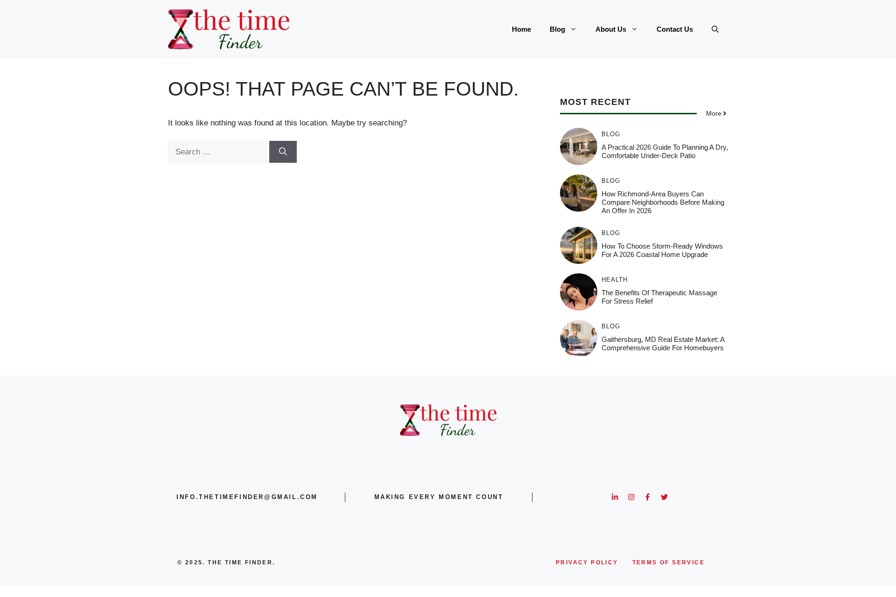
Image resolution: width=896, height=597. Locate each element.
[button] (715, 29)
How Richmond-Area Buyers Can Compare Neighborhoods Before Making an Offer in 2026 (663, 202)
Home (521, 29)
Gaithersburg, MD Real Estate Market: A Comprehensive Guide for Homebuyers (663, 343)
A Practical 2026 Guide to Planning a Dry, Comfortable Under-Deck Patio (665, 151)
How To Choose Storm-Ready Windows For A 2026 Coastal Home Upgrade (662, 250)
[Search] (283, 152)
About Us (610, 29)
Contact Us (675, 29)
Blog (557, 29)
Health (615, 280)
